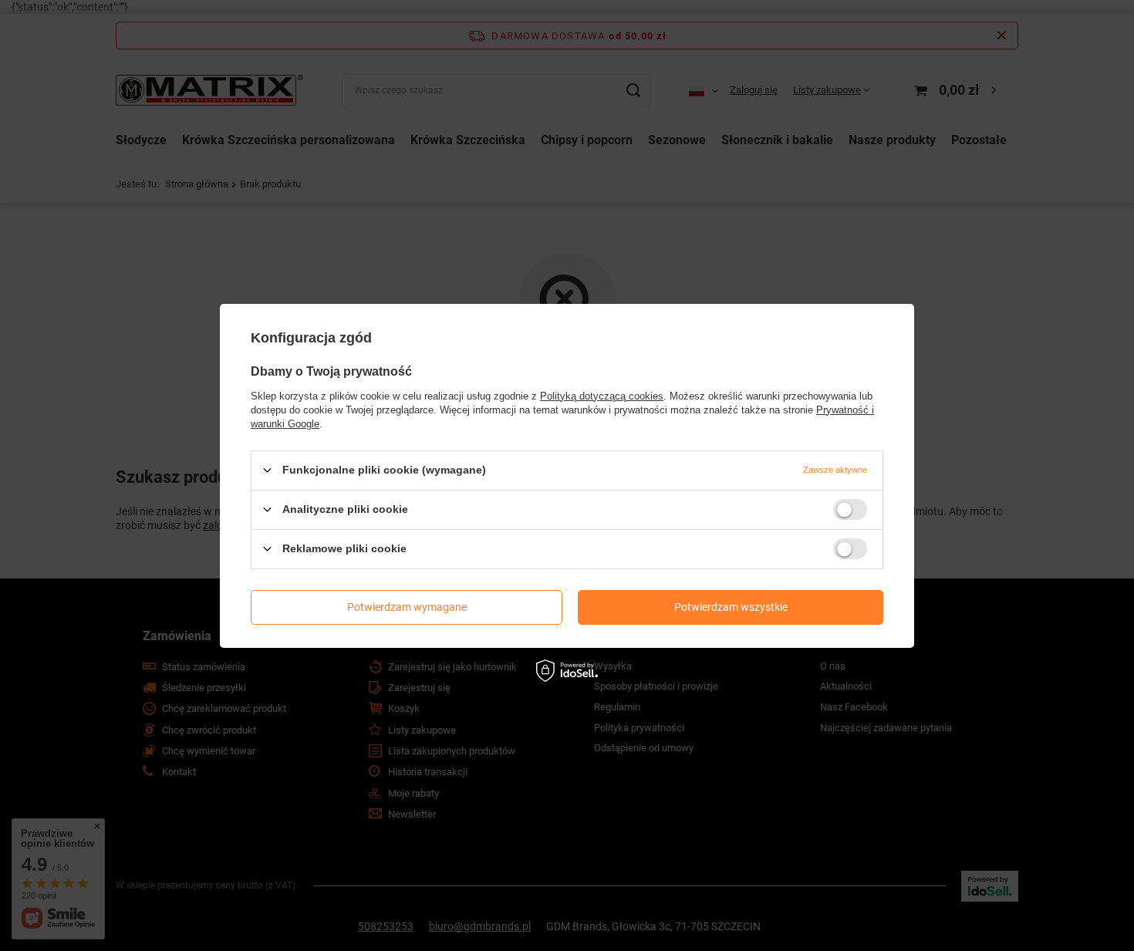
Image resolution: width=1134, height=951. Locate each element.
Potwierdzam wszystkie (731, 607)
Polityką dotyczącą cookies (601, 395)
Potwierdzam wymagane (407, 607)
